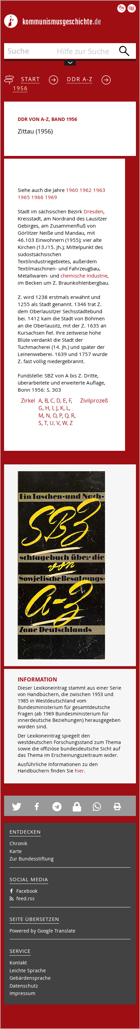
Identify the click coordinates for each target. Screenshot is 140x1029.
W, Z (67, 423)
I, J (54, 408)
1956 (20, 88)
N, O (51, 415)
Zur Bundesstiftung (32, 858)
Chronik (18, 843)
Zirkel (28, 400)
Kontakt (18, 962)
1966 (37, 197)
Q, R (69, 415)
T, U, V (51, 423)
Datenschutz (24, 985)
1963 (99, 190)
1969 (51, 197)
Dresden (93, 211)
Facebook (26, 891)
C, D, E (58, 400)
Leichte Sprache (28, 970)
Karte (16, 851)
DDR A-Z (80, 79)
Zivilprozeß (94, 400)
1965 (24, 197)
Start (30, 79)
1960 (72, 190)
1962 (86, 190)
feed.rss (25, 898)
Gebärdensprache (30, 978)
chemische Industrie (83, 275)
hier (79, 770)
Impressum (22, 993)
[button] (20, 807)
